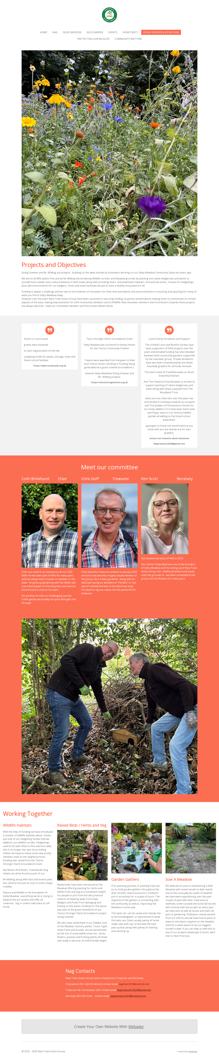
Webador (136, 1026)
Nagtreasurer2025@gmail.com (134, 990)
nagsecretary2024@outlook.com (128, 996)
